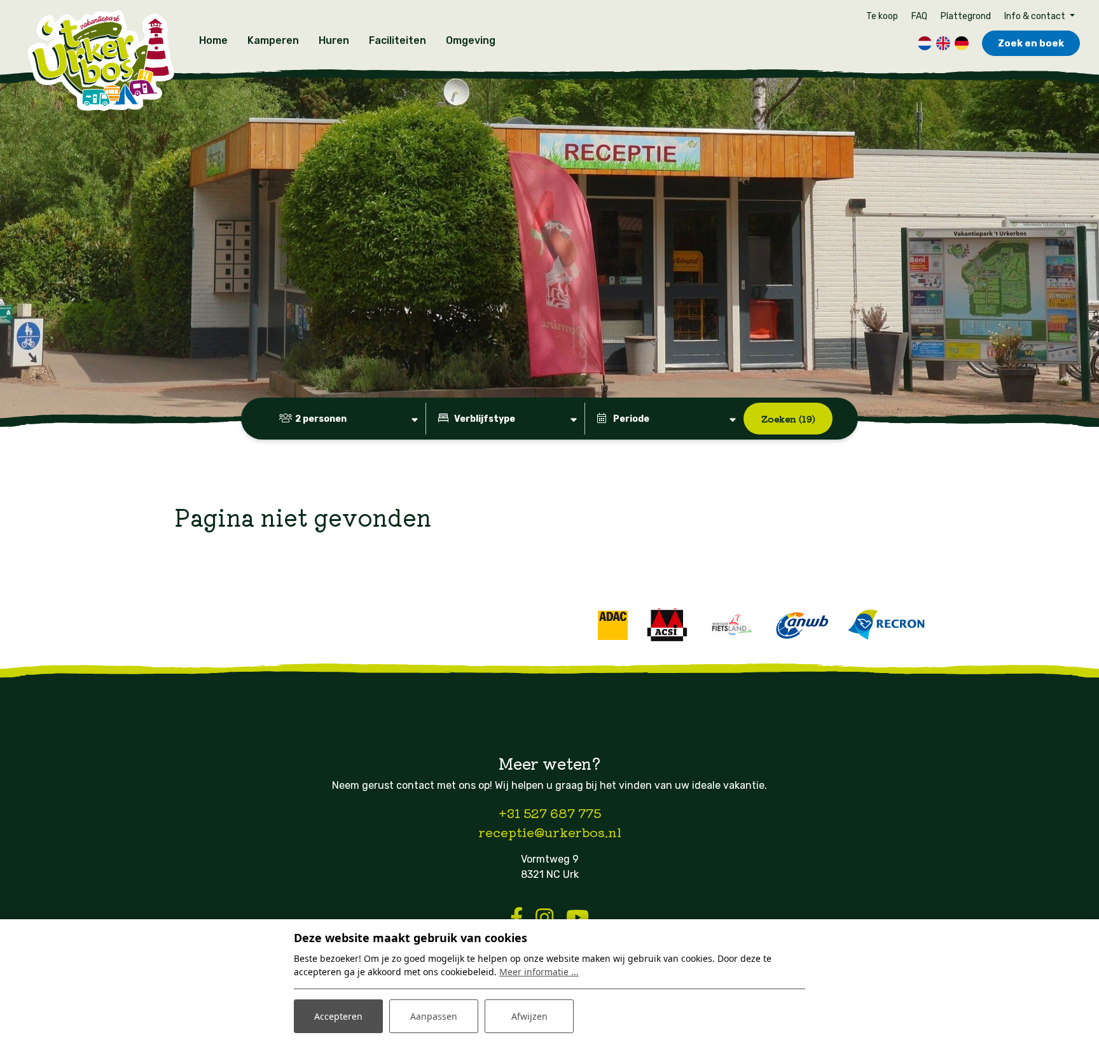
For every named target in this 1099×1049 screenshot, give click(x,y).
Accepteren (338, 1016)
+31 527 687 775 (550, 812)
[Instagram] (544, 918)
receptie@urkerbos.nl (549, 832)
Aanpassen (433, 1016)
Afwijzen (529, 1016)
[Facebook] (516, 918)
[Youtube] (577, 918)
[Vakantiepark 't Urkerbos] (100, 61)
